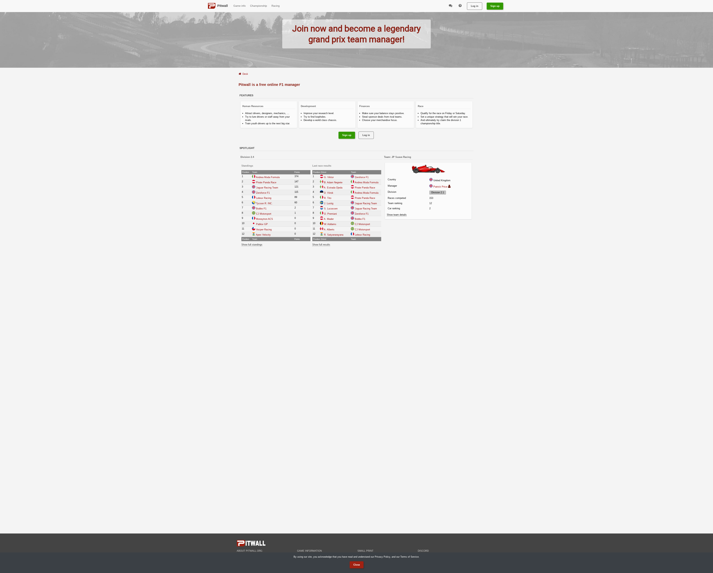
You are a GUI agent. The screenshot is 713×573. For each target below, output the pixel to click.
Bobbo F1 (261, 208)
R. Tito (327, 198)
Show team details (397, 214)
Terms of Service (409, 556)
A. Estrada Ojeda (333, 187)
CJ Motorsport (263, 213)
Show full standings (251, 244)
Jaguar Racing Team (267, 187)
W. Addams (330, 224)
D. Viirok (328, 192)
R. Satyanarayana (333, 234)
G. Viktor (329, 177)
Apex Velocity (263, 234)
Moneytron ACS (264, 219)
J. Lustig (328, 203)
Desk (245, 74)
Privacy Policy (382, 556)
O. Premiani (330, 213)
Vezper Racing (264, 229)
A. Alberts (329, 229)
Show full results (321, 244)
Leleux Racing (263, 198)
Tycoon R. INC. (264, 203)
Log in (474, 6)
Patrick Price (440, 186)
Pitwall (222, 5)
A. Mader (329, 219)
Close (356, 564)
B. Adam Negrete (333, 182)
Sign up (494, 6)
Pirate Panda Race (266, 182)
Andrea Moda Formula (268, 177)
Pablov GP (262, 224)
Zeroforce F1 (263, 192)
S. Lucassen (331, 208)
